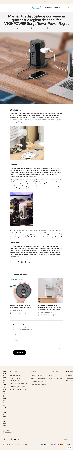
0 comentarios (52, 28)
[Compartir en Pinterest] (25, 262)
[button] (69, 447)
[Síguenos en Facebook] (4, 439)
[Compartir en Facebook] (18, 262)
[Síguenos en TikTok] (19, 439)
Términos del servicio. (28, 329)
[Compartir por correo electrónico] (29, 262)
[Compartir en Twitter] (22, 262)
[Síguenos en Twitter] (8, 439)
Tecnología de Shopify (21, 444)
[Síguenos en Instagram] (12, 439)
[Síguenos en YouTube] (15, 439)
